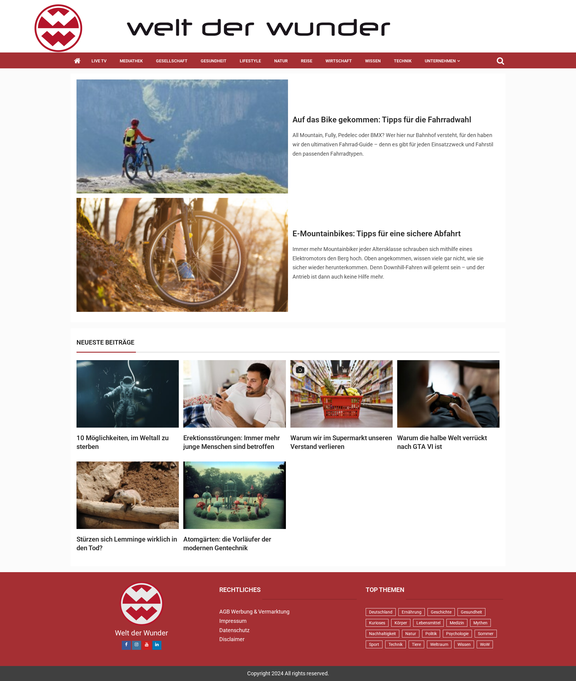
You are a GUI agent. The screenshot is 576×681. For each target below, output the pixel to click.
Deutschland (380, 612)
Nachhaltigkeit (382, 633)
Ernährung (412, 612)
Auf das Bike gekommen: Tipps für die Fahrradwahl (381, 119)
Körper (400, 622)
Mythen (480, 622)
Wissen (373, 60)
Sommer (486, 633)
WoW (485, 644)
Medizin (457, 622)
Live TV (99, 60)
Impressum (233, 621)
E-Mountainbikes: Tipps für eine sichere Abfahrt (376, 233)
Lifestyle (250, 60)
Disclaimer (231, 639)
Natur (281, 60)
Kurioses (377, 622)
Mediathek (131, 60)
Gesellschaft (172, 60)
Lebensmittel (428, 622)
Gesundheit (213, 60)
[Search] (500, 61)
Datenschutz (234, 630)
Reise (306, 60)
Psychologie (457, 633)
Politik (431, 633)
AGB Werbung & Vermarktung (254, 611)
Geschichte (441, 612)
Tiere (416, 644)
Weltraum (439, 644)
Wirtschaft (339, 60)
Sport (374, 644)
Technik (403, 60)
